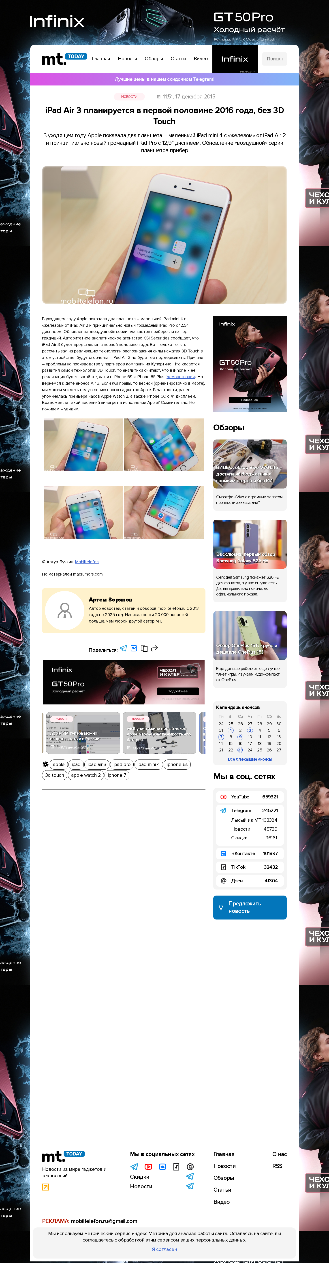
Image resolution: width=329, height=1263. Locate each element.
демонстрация (181, 377)
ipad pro (121, 764)
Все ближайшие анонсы (250, 759)
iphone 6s (177, 764)
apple (59, 764)
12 (269, 737)
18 (260, 743)
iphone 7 (117, 775)
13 (279, 737)
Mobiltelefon (87, 562)
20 (278, 743)
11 (259, 737)
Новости (129, 96)
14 (221, 743)
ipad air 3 (97, 764)
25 (230, 724)
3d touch (54, 775)
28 (259, 724)
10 (250, 737)
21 (221, 750)
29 (269, 724)
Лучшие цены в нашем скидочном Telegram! (164, 79)
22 (230, 750)
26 (240, 724)
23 (240, 750)
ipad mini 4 (149, 764)
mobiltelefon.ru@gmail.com (104, 1221)
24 (221, 724)
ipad (76, 764)
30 (278, 724)
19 (269, 743)
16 (240, 743)
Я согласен (164, 1249)
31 (221, 730)
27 (250, 724)
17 (250, 743)
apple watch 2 (86, 775)
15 (231, 743)
